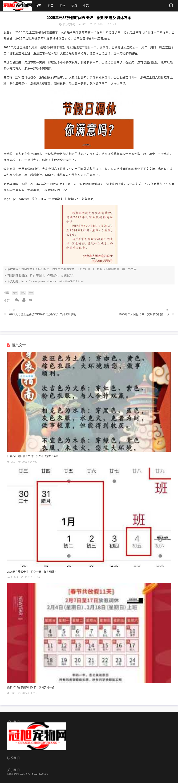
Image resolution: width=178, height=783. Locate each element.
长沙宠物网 (107, 269)
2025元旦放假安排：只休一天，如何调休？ (32, 571)
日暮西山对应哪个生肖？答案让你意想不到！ (33, 456)
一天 (31, 292)
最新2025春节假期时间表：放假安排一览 (30, 687)
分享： (7, 300)
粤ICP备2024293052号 (36, 774)
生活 (86, 5)
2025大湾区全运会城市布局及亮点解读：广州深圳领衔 (42, 314)
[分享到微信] (16, 300)
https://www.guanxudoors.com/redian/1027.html (52, 281)
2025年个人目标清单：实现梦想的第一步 (144, 314)
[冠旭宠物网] (17, 5)
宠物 (62, 5)
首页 (38, 5)
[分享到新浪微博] (29, 300)
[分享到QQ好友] (23, 300)
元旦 (15, 292)
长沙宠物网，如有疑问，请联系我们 (52, 275)
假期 (23, 292)
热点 (74, 5)
